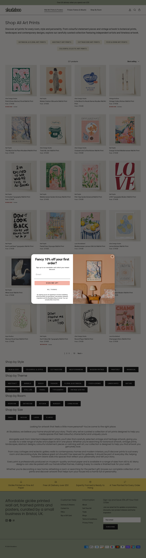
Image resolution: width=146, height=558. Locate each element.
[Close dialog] (112, 256)
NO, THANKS (52, 289)
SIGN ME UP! (52, 283)
